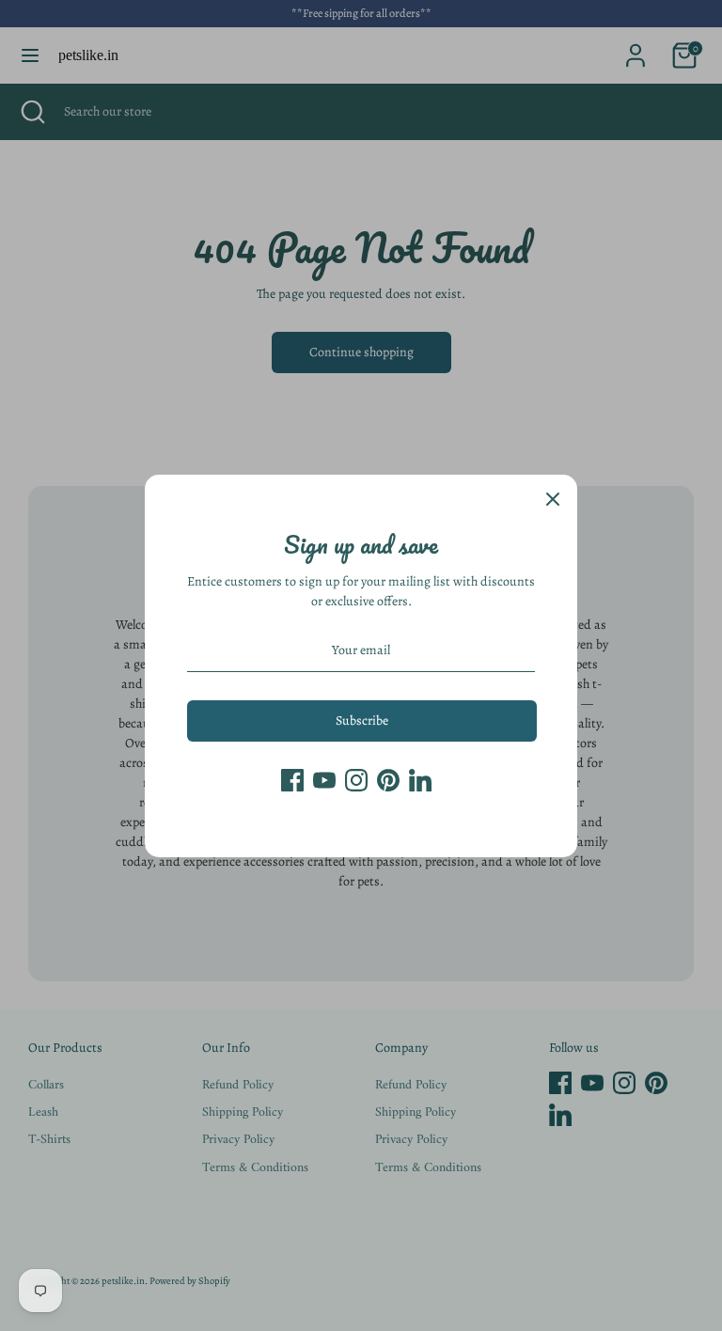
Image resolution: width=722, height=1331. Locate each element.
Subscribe (362, 720)
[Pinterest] (388, 780)
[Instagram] (356, 780)
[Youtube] (324, 780)
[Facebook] (292, 780)
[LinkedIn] (420, 780)
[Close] (552, 499)
